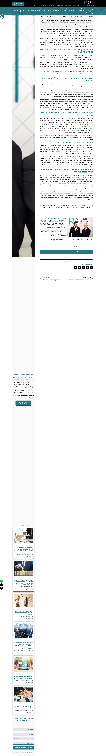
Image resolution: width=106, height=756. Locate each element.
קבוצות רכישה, (53, 206)
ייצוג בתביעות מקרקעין (71, 16)
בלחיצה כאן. (44, 208)
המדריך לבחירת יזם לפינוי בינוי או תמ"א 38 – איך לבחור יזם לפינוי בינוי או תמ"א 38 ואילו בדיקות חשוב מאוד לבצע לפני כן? (23, 582)
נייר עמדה (78, 183)
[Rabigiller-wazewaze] (1, 588)
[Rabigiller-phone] (1, 584)
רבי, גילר (54, 220)
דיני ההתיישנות (89, 130)
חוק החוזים (78, 128)
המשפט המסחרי (62, 223)
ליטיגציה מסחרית (62, 16)
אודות (74, 5)
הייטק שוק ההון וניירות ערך (23, 386)
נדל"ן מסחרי (58, 226)
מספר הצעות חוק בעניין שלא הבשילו (83, 42)
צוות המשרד (68, 5)
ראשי (79, 5)
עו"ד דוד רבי (19, 377)
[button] (28, 4)
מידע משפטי (43, 5)
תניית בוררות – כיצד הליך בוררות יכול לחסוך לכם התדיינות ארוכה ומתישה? (24, 612)
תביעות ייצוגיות (45, 226)
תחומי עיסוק (60, 5)
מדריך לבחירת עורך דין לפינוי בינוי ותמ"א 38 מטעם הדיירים (23, 707)
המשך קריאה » (29, 556)
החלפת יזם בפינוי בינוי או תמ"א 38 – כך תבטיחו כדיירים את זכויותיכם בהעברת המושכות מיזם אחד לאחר (23, 550)
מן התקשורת (51, 5)
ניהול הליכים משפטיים (67, 206)
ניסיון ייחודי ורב (82, 206)
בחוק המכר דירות (53, 122)
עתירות (48, 227)
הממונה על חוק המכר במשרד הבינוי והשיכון (61, 183)
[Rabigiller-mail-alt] (1, 581)
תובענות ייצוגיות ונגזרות (23, 384)
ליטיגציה (46, 224)
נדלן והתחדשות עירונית (53, 16)
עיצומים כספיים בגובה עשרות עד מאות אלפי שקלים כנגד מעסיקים (23, 677)
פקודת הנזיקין (70, 128)
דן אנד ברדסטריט (56, 236)
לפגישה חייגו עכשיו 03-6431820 (23, 403)
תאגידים (52, 226)
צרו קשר (35, 5)
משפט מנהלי (54, 227)
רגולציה (22, 382)
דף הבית (91, 8)
